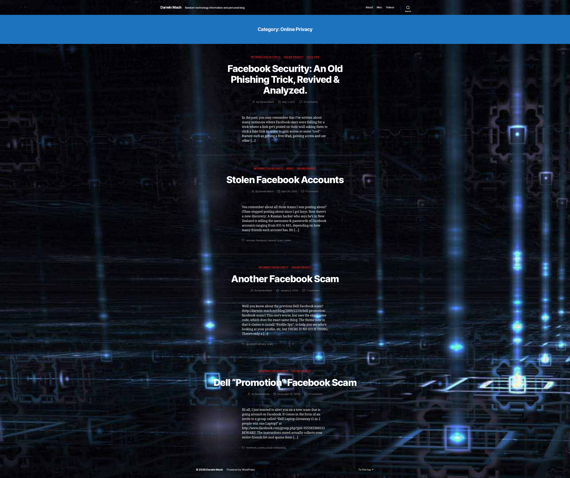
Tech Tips (313, 57)
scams (261, 447)
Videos (390, 7)
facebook (261, 240)
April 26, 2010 (289, 191)
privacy (262, 344)
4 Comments (311, 101)
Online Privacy (294, 57)
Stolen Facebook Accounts (285, 179)
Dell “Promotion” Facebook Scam (285, 382)
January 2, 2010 (289, 290)
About (369, 7)
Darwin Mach (170, 7)
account (250, 240)
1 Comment (312, 191)
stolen (287, 240)
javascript (251, 344)
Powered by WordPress (241, 469)
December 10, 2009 (288, 394)
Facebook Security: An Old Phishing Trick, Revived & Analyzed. (285, 79)
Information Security (266, 57)
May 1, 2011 (288, 101)
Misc (379, 7)
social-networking (276, 447)
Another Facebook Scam (285, 278)
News (289, 168)
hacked (272, 240)
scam (280, 240)
